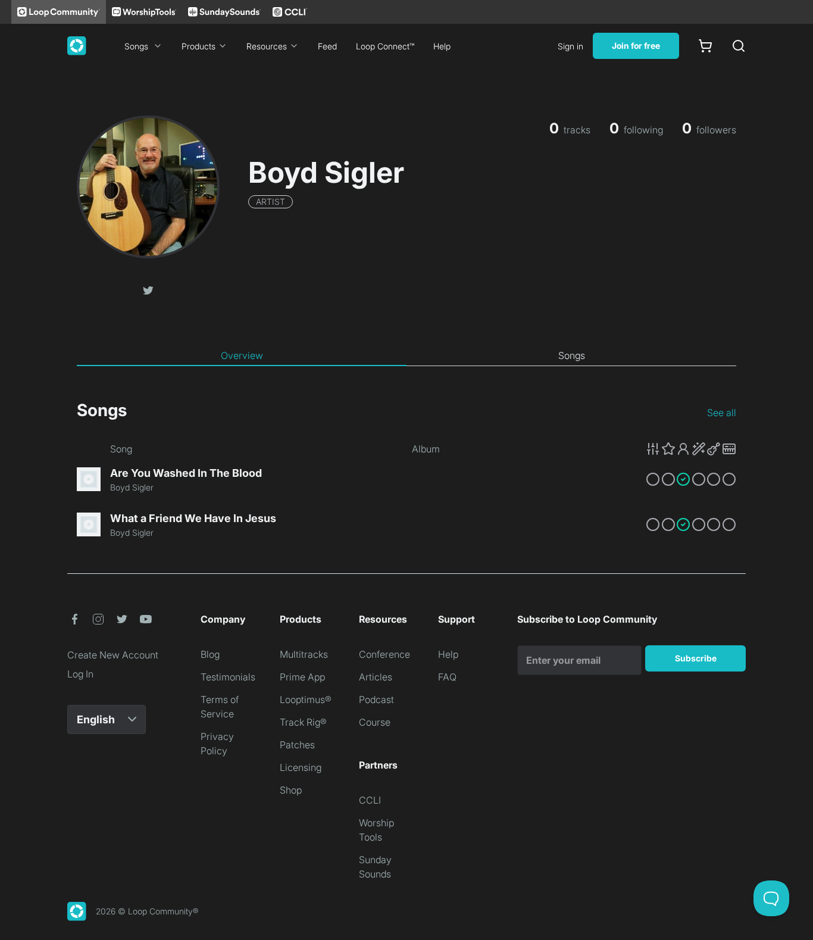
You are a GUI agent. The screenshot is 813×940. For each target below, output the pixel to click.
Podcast (376, 699)
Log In (80, 674)
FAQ (447, 677)
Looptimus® (306, 699)
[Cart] (705, 46)
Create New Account (112, 655)
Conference (384, 654)
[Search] (738, 46)
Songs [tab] (571, 355)
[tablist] (406, 356)
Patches (297, 745)
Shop (291, 790)
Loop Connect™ (385, 46)
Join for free (636, 45)
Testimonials (228, 677)
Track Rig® (303, 722)
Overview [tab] (242, 355)
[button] (148, 289)
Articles (375, 677)
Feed (327, 46)
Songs (136, 46)
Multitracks (304, 654)
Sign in (570, 46)
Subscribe (696, 658)
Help (442, 46)
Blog (210, 654)
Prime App (302, 677)
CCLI (370, 800)
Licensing (300, 767)
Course (374, 722)
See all (721, 413)
